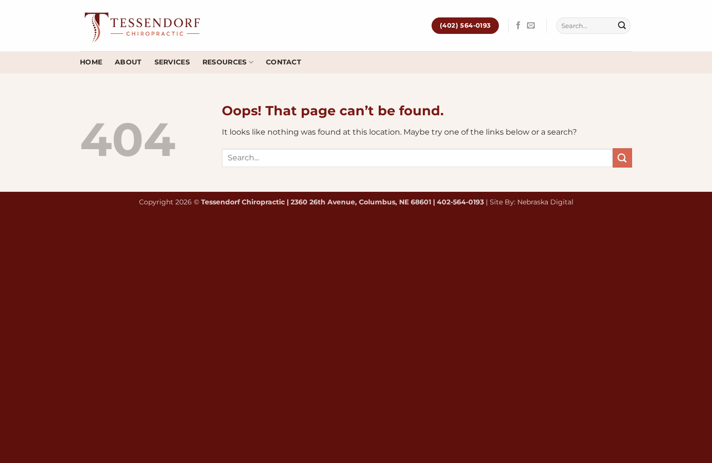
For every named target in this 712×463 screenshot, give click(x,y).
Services (172, 62)
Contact (283, 62)
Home (91, 62)
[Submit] (622, 25)
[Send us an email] (531, 25)
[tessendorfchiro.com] (143, 25)
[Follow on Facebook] (518, 25)
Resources (224, 62)
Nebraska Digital (545, 202)
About (128, 62)
